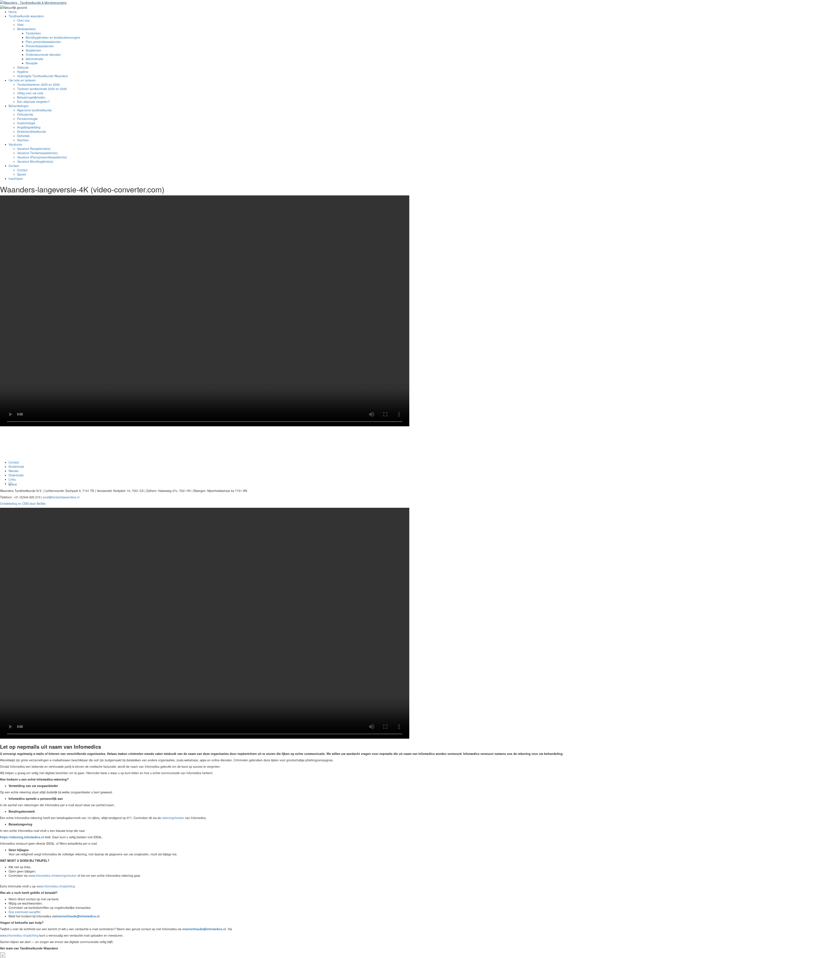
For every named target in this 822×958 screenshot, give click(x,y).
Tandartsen (33, 33)
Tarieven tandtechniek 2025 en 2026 (42, 89)
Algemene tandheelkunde (34, 110)
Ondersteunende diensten (43, 54)
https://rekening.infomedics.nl (22, 837)
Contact (14, 166)
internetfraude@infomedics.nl (78, 916)
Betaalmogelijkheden (31, 97)
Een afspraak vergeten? (33, 101)
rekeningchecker (173, 818)
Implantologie (26, 123)
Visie (20, 24)
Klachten (23, 140)
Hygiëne (22, 71)
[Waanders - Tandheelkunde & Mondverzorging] (33, 2)
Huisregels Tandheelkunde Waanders (42, 76)
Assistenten (33, 50)
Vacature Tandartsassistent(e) (37, 153)
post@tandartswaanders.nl (61, 497)
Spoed (21, 174)
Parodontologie (27, 119)
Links (12, 479)
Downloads (16, 475)
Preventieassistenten (40, 46)
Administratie (34, 59)
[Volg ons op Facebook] (13, 483)
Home (13, 12)
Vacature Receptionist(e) (34, 148)
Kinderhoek (16, 466)
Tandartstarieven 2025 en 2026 (38, 84)
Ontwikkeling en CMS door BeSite (23, 503)
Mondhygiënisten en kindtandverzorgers (53, 37)
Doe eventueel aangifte (24, 912)
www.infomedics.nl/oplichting (55, 886)
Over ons (23, 20)
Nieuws (13, 471)
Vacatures (15, 144)
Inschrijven (16, 178)
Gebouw (22, 67)
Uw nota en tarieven (22, 80)
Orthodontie (25, 114)
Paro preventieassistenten (43, 42)
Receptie (32, 63)
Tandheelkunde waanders (26, 16)
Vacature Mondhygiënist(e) (35, 161)
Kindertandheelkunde (31, 131)
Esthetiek (23, 136)
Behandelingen (19, 106)
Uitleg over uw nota (30, 93)
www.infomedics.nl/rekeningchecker (52, 875)
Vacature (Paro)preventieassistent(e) (42, 157)
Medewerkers (26, 29)
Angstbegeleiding (28, 127)
